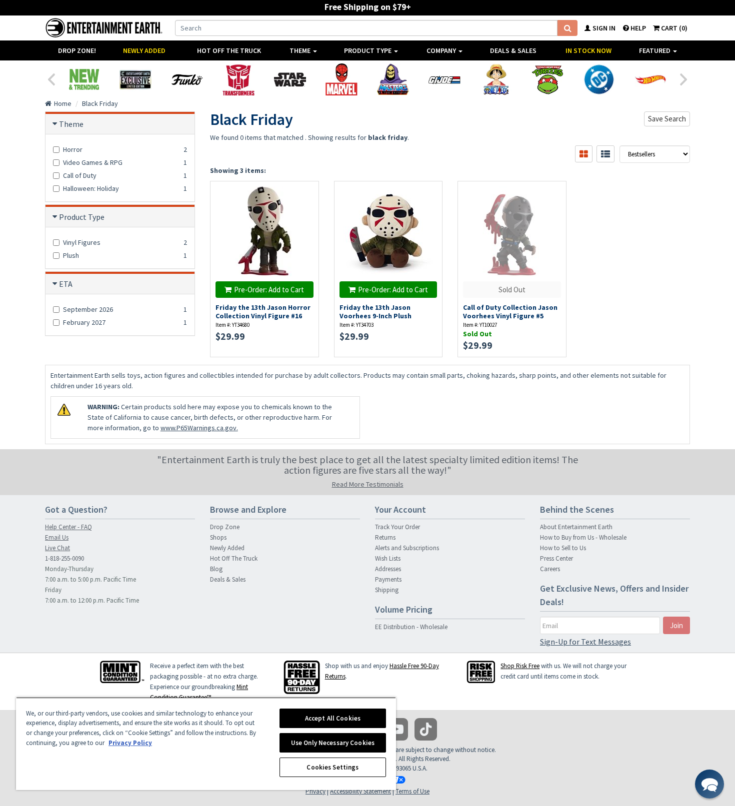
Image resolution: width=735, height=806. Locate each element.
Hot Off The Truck (229, 50)
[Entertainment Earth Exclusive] (135, 79)
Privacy (316, 791)
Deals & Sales (513, 50)
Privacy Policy (130, 743)
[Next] (684, 78)
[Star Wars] (289, 79)
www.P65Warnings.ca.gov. (199, 427)
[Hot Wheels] (650, 79)
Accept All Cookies (332, 718)
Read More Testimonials (368, 484)
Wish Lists (387, 558)
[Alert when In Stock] (306, 211)
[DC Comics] (599, 79)
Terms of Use (413, 791)
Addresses (388, 569)
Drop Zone (225, 527)
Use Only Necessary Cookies (332, 743)
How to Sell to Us (563, 548)
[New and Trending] (83, 79)
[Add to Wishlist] (306, 194)
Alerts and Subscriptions (407, 548)
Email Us (56, 537)
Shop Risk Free (520, 666)
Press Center (556, 558)
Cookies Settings (332, 767)
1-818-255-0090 (64, 558)
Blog (216, 569)
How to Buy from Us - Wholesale (583, 537)
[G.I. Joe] (444, 79)
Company (442, 50)
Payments (388, 579)
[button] (709, 784)
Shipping (386, 590)
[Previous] (51, 78)
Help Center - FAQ (68, 527)
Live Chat (57, 548)
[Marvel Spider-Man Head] (341, 79)
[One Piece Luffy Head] (495, 79)
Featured (655, 50)
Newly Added (144, 50)
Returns (385, 537)
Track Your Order (397, 527)
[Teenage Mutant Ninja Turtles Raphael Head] (547, 79)
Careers (550, 569)
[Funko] (187, 79)
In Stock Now (589, 50)
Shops (218, 537)
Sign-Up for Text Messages (585, 642)
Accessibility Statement (360, 791)
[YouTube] (397, 729)
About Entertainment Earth (576, 527)
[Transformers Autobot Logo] (238, 79)
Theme (301, 50)
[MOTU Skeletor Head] (393, 79)
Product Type (368, 50)
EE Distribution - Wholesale (411, 627)
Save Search (667, 118)
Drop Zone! (77, 50)
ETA (65, 284)
